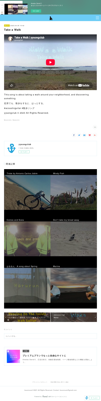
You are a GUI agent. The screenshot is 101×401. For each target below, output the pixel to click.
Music (7, 25)
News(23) (16, 120)
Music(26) (8, 120)
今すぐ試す (36, 11)
